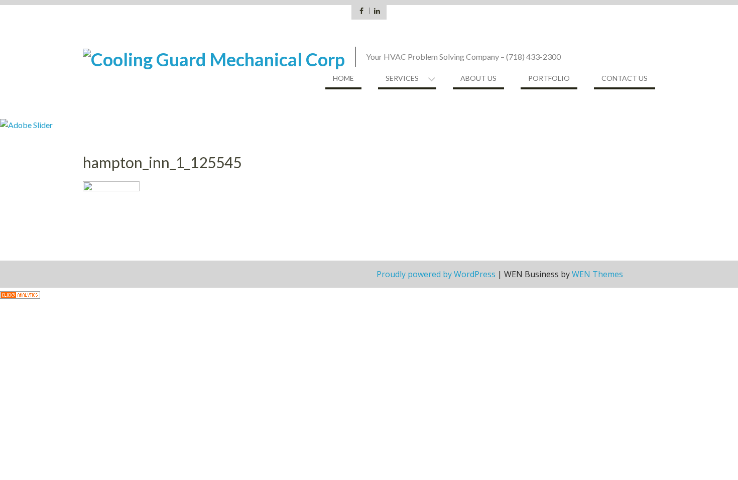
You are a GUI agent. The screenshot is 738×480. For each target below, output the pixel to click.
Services (402, 78)
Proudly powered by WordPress (436, 274)
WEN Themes (597, 274)
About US (478, 78)
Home (343, 78)
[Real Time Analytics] (20, 293)
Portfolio (549, 78)
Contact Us (624, 78)
